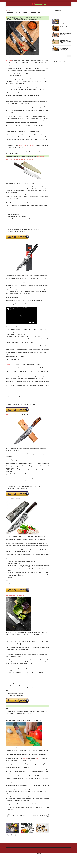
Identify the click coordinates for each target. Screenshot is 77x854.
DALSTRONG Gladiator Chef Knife (15, 595)
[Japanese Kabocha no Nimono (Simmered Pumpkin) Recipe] (55, 49)
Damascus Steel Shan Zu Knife (14, 242)
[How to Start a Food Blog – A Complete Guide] (55, 35)
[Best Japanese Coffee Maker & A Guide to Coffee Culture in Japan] (42, 828)
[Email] (75, 1)
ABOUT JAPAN (31, 849)
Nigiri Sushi (25, 758)
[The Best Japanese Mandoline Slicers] (27, 828)
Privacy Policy (37, 849)
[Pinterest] (71, 1)
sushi (37, 758)
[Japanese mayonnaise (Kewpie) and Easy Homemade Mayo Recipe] (12, 828)
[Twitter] (68, 1)
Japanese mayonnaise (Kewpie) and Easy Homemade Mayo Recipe (65, 20)
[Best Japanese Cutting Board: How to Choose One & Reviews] (55, 42)
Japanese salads (22, 145)
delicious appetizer (31, 145)
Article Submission (45, 849)
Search (53, 53)
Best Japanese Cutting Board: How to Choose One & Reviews (65, 41)
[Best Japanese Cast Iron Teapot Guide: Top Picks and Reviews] (55, 28)
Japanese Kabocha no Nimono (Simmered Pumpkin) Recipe (64, 48)
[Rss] (72, 1)
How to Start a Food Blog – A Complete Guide (65, 34)
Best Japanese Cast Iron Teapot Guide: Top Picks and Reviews (65, 27)
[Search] (69, 4)
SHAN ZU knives (9, 364)
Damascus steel (9, 60)
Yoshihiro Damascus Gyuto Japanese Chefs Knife (19, 159)
